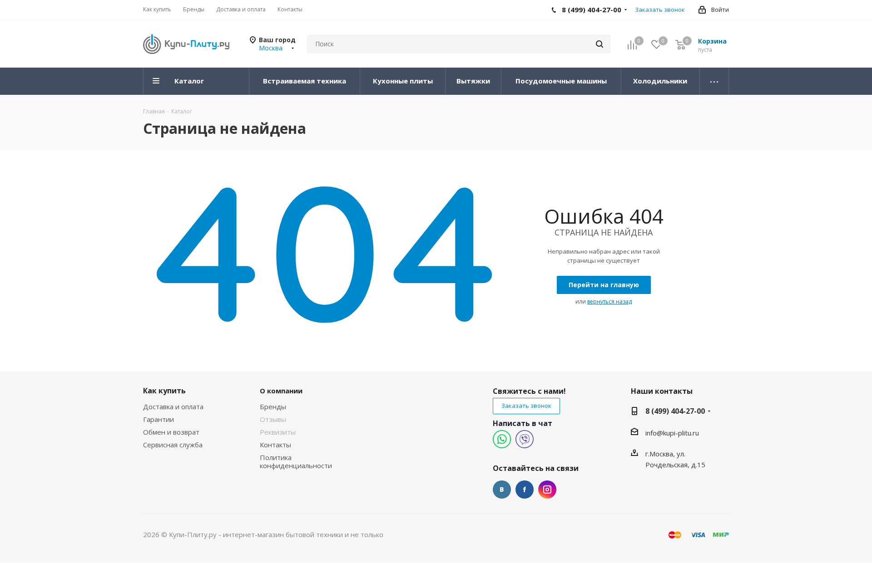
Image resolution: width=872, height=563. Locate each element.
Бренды (273, 406)
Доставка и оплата (173, 406)
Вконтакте (502, 489)
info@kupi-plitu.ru (672, 432)
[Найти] (599, 44)
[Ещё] (714, 81)
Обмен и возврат (171, 431)
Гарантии (158, 419)
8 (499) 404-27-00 (675, 411)
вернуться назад (609, 301)
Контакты (275, 444)
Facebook (524, 489)
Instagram (547, 489)
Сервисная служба (173, 444)
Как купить (164, 391)
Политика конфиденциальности (296, 461)
